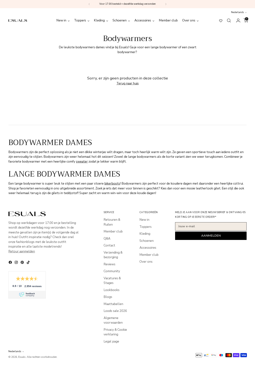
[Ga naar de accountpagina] (236, 20)
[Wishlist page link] (220, 20)
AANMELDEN (211, 236)
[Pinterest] (22, 263)
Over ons (146, 262)
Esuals (22, 357)
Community (112, 271)
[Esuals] (17, 20)
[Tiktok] (28, 263)
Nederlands (237, 12)
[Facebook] (10, 263)
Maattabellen (113, 304)
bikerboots (112, 183)
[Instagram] (16, 263)
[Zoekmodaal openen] (229, 20)
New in (144, 220)
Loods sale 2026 (115, 311)
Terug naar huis (127, 83)
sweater (82, 161)
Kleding (144, 234)
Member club (113, 231)
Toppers (145, 227)
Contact (109, 245)
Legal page (111, 341)
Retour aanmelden (21, 251)
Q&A (107, 238)
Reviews (109, 264)
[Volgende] (166, 4)
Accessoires (147, 248)
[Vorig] (89, 4)
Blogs (108, 297)
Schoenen (146, 241)
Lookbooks (111, 290)
